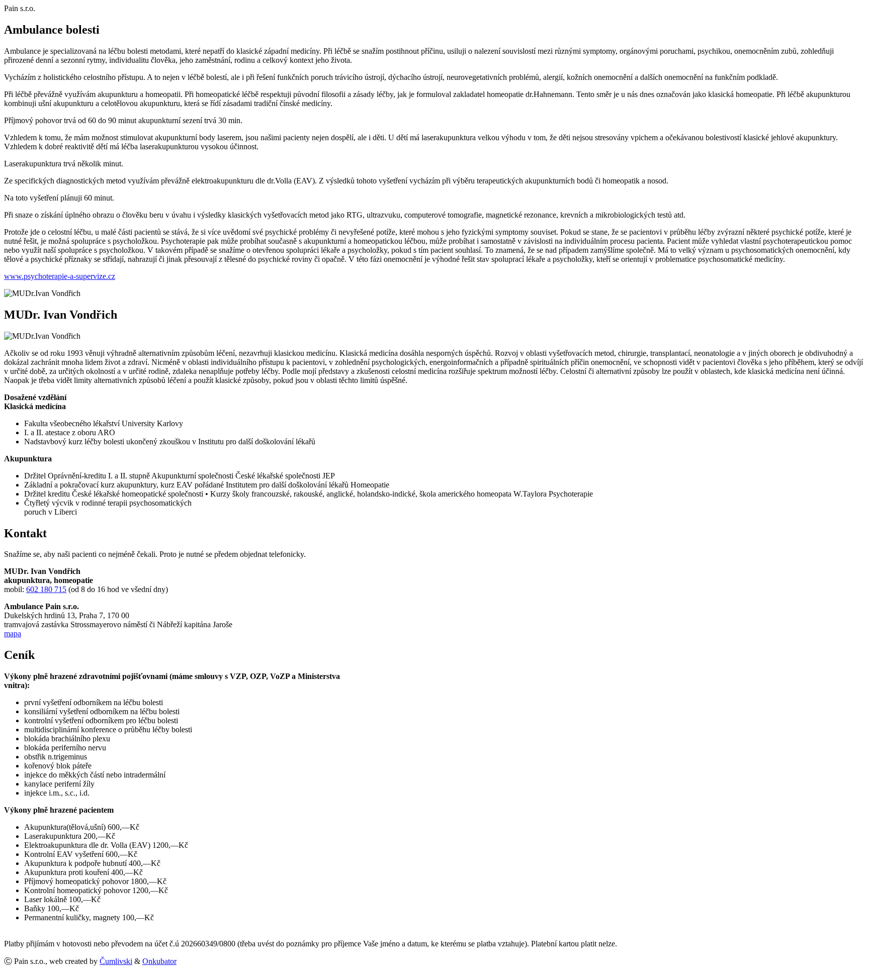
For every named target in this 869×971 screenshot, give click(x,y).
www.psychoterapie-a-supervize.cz (59, 276)
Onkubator (159, 961)
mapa (12, 633)
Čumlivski (116, 961)
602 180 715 (46, 589)
